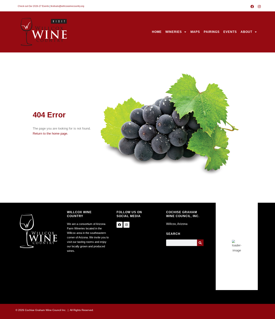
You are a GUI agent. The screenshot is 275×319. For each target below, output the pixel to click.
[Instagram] (259, 6)
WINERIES (173, 31)
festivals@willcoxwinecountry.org (67, 6)
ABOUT (246, 31)
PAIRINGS (212, 31)
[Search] (200, 242)
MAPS (195, 31)
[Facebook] (252, 6)
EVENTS (230, 31)
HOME (157, 31)
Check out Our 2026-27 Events (33, 6)
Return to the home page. (50, 133)
